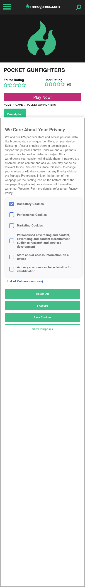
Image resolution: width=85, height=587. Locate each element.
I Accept (42, 305)
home (7, 104)
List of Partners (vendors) (25, 281)
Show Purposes (42, 329)
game (19, 104)
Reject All (42, 294)
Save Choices (42, 317)
